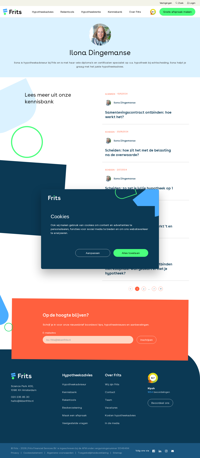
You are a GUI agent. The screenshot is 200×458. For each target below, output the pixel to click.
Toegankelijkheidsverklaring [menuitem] (93, 452)
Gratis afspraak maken (177, 11)
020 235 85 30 (20, 396)
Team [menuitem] (108, 399)
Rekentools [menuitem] (67, 11)
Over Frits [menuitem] (135, 11)
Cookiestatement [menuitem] (33, 452)
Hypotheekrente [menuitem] (91, 11)
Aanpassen (93, 253)
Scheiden (109, 132)
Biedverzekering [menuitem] (72, 407)
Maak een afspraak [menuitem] (74, 415)
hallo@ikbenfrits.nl (22, 400)
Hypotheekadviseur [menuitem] (74, 384)
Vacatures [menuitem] (111, 407)
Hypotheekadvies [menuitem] (42, 11)
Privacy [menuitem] (15, 452)
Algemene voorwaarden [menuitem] (60, 452)
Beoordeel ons (160, 402)
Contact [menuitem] (110, 392)
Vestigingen (166, 3)
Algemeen (110, 94)
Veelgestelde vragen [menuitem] (75, 423)
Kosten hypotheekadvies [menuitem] (120, 415)
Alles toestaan (131, 253)
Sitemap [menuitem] (117, 452)
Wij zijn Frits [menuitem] (112, 384)
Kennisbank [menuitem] (115, 11)
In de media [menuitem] (112, 423)
